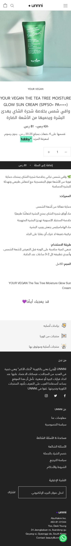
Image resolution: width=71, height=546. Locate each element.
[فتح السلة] (5, 5)
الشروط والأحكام (56, 466)
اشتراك (11, 492)
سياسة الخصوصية (55, 424)
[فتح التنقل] (65, 5)
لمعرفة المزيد (41, 138)
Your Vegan (35, 89)
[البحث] (12, 5)
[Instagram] (46, 395)
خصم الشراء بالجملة (54, 453)
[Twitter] (55, 395)
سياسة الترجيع (58, 460)
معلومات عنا (58, 417)
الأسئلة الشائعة (57, 446)
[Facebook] (64, 395)
